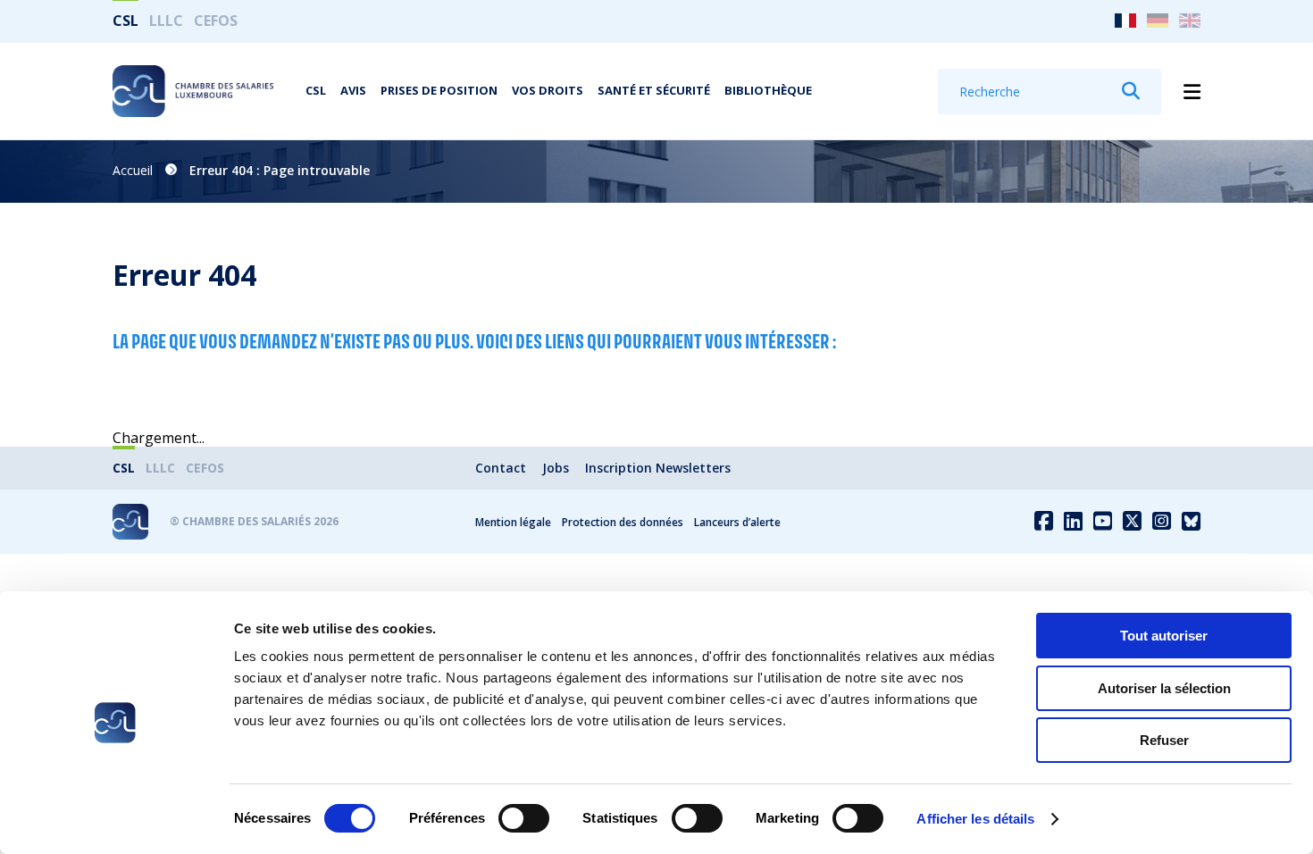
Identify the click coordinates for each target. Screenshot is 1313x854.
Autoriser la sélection (1164, 688)
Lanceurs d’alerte (737, 522)
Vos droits (547, 90)
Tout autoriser (1164, 635)
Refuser (1164, 740)
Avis (353, 90)
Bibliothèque (768, 90)
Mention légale (513, 522)
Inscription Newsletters (658, 467)
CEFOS (216, 20)
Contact (500, 467)
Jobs (555, 467)
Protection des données (622, 522)
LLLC (166, 20)
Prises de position (439, 90)
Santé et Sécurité (654, 90)
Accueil (133, 170)
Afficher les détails (975, 818)
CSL (125, 20)
